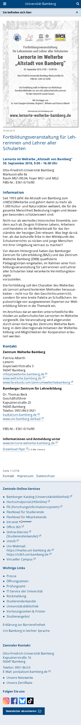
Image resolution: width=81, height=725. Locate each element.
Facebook (14, 701)
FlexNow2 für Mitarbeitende (27, 517)
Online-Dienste (17, 532)
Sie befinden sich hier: (17, 12)
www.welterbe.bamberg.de (22, 378)
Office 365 (14, 527)
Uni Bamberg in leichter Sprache (26, 631)
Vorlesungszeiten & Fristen (26, 611)
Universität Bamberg (40, 4)
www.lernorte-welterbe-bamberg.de (28, 443)
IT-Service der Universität (25, 591)
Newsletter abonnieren (21, 711)
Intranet (12, 522)
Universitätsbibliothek (22, 606)
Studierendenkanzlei (21, 601)
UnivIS (11, 541)
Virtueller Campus (20, 559)
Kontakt (8, 476)
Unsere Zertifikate (20, 683)
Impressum (25, 476)
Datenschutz (45, 476)
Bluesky (22, 701)
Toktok (30, 701)
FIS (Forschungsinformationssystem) (33, 507)
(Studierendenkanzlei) (22, 536)
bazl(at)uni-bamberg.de (20, 415)
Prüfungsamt (16, 586)
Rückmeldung (16, 596)
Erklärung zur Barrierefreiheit (24, 625)
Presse (11, 576)
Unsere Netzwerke (20, 678)
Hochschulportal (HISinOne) (27, 502)
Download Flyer (14, 449)
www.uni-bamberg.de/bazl (21, 419)
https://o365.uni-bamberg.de (27, 554)
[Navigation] (5, 4)
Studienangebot (18, 616)
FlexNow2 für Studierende (25, 512)
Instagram (6, 701)
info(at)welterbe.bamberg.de (23, 374)
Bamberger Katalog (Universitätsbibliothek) (38, 497)
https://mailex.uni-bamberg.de (29, 550)
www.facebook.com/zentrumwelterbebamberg (36, 382)
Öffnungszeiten (17, 581)
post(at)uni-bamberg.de (30, 672)
